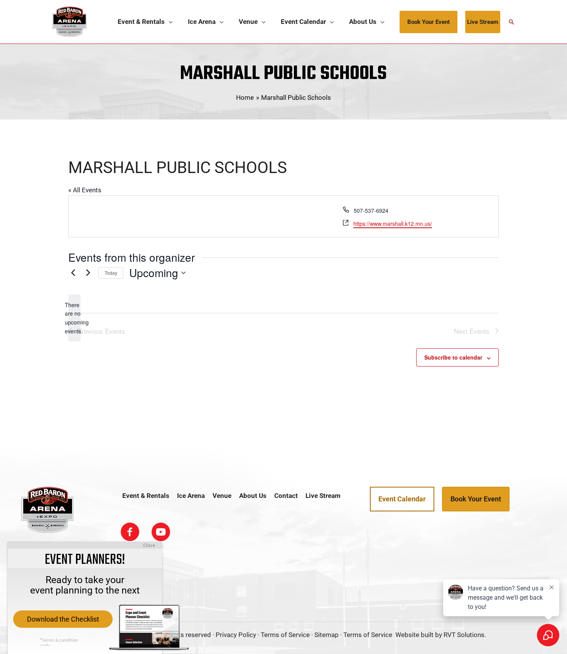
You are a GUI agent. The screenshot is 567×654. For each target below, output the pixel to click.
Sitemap (326, 635)
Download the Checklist (63, 619)
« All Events (84, 190)
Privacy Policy (236, 635)
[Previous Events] (73, 272)
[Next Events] (88, 272)
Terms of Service (285, 635)
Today (111, 272)
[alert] (74, 318)
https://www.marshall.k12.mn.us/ (392, 223)
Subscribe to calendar (453, 357)
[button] (168, 21)
